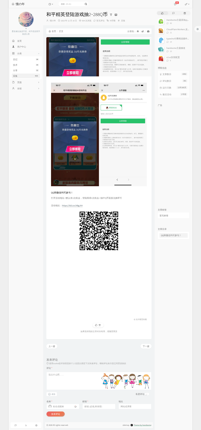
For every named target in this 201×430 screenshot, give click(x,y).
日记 (25, 59)
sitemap (126, 425)
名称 (49, 401)
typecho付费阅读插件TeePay (180, 38)
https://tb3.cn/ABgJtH (72, 205)
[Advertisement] (99, 283)
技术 (25, 65)
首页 (54, 31)
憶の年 (53, 20)
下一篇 (146, 346)
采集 (25, 76)
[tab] (162, 13)
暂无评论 (100, 20)
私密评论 (140, 394)
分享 (25, 70)
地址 (121, 401)
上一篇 (52, 346)
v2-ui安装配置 (173, 57)
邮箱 (85, 401)
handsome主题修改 (175, 48)
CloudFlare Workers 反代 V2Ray (181, 29)
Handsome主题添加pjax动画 (180, 20)
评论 (49, 368)
